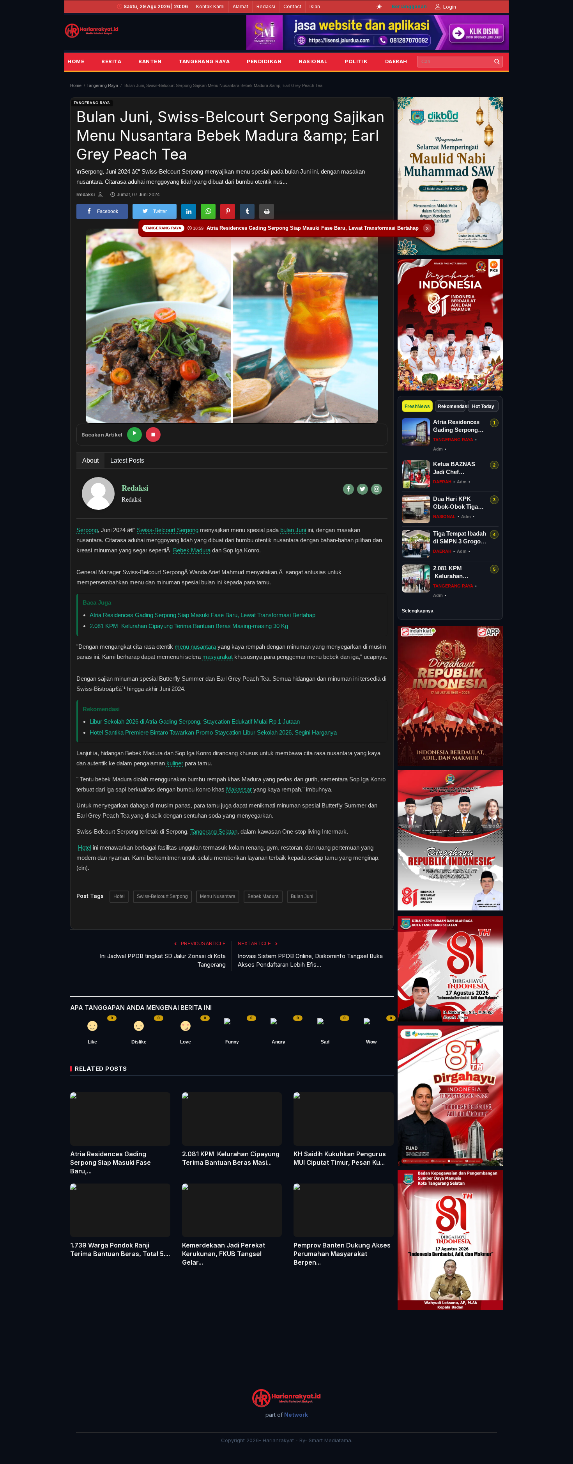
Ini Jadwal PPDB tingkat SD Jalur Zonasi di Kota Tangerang (163, 960)
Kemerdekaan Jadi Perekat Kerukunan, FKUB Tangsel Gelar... (223, 1253)
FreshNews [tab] (417, 406)
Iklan (314, 6)
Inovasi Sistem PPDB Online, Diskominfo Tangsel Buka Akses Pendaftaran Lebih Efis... (310, 960)
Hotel (84, 847)
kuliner (174, 763)
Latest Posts (127, 460)
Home (75, 61)
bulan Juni (293, 530)
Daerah (396, 61)
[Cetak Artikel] (266, 211)
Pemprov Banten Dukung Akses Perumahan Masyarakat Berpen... (342, 1253)
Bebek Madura (191, 550)
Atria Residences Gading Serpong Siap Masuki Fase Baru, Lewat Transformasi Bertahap (202, 615)
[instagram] (376, 489)
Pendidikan (264, 61)
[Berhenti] (153, 434)
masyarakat (217, 656)
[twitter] (362, 489)
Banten (149, 61)
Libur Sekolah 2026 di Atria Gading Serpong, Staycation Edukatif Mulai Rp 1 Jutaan (195, 721)
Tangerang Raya (204, 61)
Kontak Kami (210, 6)
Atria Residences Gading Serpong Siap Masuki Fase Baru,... (110, 1162)
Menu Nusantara (217, 896)
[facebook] (348, 489)
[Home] (91, 31)
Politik (356, 61)
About (90, 460)
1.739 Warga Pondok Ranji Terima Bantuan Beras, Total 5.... (120, 1249)
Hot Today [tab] (483, 406)
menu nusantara (195, 646)
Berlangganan (409, 6)
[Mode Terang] (379, 6)
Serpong (87, 530)
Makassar (239, 789)
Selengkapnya (417, 611)
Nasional (313, 61)
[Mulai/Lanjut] (134, 434)
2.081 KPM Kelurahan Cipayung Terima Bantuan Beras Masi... (230, 1158)
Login (449, 7)
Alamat (240, 6)
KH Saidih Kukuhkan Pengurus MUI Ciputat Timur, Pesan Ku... (340, 1158)
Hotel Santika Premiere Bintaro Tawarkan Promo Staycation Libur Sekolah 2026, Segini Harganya (213, 732)
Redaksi (265, 6)
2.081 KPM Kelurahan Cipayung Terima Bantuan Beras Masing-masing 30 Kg (189, 626)
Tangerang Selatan (213, 831)
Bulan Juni (302, 896)
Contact (292, 6)
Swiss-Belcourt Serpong (167, 530)
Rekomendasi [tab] (452, 406)
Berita (111, 61)
